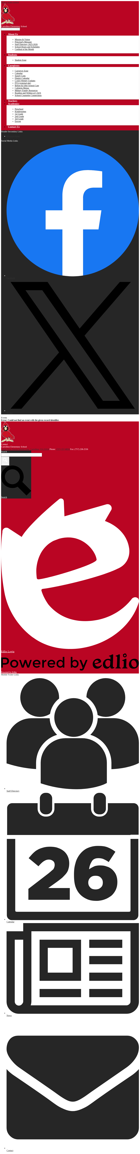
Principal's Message (23, 42)
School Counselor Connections (28, 95)
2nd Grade (19, 116)
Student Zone (20, 60)
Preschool (19, 109)
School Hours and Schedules (27, 47)
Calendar (19, 73)
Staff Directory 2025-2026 (26, 44)
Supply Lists (20, 76)
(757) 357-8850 (63, 449)
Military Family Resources (26, 90)
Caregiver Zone (21, 71)
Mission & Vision (22, 39)
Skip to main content (10, 2)
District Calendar (22, 78)
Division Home (13, 136)
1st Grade (19, 114)
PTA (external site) (23, 83)
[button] (13, 34)
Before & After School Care (27, 85)
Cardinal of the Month (24, 49)
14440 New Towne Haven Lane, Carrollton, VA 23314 (25, 449)
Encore (18, 121)
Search (4, 451)
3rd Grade (19, 119)
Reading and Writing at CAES (28, 93)
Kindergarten (20, 111)
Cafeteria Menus (22, 88)
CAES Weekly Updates (25, 81)
